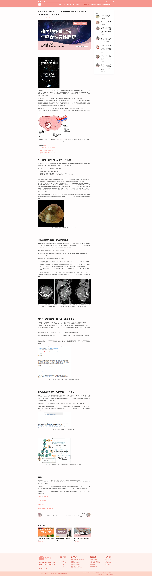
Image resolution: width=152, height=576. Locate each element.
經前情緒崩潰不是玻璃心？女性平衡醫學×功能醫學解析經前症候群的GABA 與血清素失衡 (106, 39)
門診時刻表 (69, 4)
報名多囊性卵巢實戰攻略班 (45, 508)
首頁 (60, 4)
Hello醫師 (107, 564)
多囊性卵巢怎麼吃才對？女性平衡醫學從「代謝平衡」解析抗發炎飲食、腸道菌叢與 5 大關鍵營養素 (106, 57)
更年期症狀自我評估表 (87, 572)
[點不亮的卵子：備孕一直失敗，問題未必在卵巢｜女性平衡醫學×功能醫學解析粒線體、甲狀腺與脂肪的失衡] (98, 65)
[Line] (42, 1)
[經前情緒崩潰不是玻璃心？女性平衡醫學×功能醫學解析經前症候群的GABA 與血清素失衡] (98, 38)
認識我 (64, 4)
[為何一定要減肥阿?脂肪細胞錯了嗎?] (82, 532)
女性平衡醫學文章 (85, 4)
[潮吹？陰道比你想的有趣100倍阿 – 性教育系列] (98, 22)
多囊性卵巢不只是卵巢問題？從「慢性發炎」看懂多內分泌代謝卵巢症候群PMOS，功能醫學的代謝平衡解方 (106, 29)
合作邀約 (99, 4)
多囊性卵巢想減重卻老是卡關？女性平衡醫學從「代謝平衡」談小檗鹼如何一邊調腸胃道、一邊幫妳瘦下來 (106, 48)
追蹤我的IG (41, 504)
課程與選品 (93, 4)
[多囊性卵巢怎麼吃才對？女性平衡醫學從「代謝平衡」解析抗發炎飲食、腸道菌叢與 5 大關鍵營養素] (98, 57)
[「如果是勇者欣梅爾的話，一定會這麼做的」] (98, 17)
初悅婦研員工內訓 (101, 574)
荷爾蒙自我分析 (76, 4)
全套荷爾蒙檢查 (93, 559)
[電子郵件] (44, 1)
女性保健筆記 (63, 562)
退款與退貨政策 (111, 572)
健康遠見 (107, 561)
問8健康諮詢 (108, 562)
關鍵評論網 (108, 559)
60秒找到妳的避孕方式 (110, 574)
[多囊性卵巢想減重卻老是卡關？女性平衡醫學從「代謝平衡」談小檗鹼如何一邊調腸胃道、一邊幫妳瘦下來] (98, 47)
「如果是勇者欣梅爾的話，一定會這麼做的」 (105, 16)
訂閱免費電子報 (42, 500)
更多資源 (62, 564)
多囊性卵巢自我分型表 (106, 4)
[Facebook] (40, 1)
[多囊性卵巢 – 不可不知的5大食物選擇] (46, 532)
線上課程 (62, 561)
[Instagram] (38, 1)
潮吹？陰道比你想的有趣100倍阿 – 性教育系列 (106, 22)
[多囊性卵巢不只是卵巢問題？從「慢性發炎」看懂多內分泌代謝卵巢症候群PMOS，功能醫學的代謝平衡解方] (98, 28)
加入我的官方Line (43, 496)
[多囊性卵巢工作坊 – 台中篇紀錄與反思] (64, 532)
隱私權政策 (105, 572)
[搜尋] (113, 4)
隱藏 (45, 145)
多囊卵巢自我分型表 (94, 561)
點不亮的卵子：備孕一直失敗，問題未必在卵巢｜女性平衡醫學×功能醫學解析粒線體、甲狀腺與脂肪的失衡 (106, 66)
